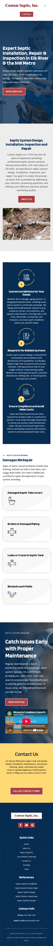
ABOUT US (26, 199)
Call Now (26, 14)
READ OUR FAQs (17, 701)
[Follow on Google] (32, 825)
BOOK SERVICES (14, 91)
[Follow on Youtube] (26, 825)
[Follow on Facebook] (20, 825)
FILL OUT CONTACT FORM (26, 790)
